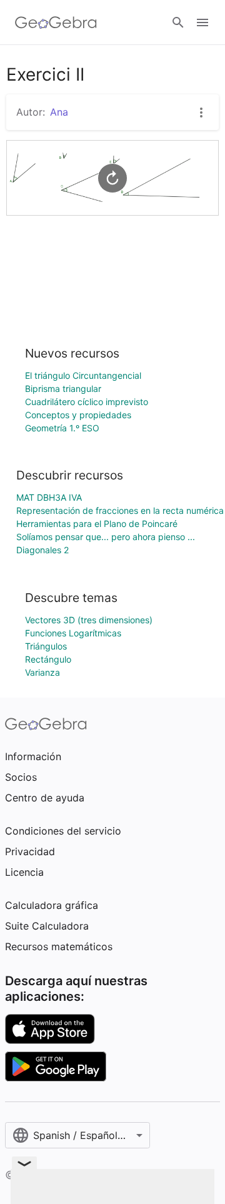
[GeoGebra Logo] (56, 22)
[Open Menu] (202, 22)
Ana (59, 112)
